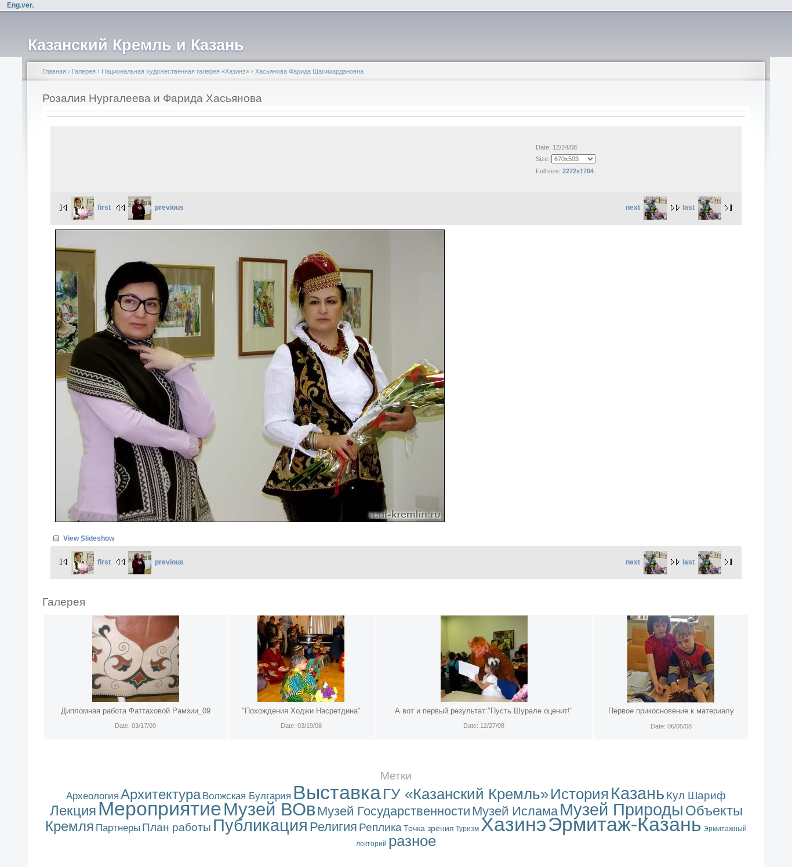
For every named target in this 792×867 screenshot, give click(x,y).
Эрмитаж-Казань (625, 824)
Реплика (380, 827)
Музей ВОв (269, 809)
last (688, 207)
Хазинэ (513, 824)
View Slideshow (88, 538)
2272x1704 (578, 170)
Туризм (467, 829)
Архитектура (161, 794)
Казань (637, 793)
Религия (333, 826)
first (104, 207)
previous (169, 207)
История (579, 794)
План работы (176, 827)
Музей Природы (622, 809)
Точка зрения (429, 828)
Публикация (260, 825)
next (633, 207)
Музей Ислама (515, 811)
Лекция (73, 810)
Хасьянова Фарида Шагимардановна (309, 71)
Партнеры (118, 827)
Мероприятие (159, 808)
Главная (54, 71)
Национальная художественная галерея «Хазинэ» (175, 71)
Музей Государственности (393, 811)
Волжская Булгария (246, 796)
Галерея (84, 71)
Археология (92, 796)
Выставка (337, 792)
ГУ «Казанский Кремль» (465, 794)
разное (412, 841)
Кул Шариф (696, 795)
